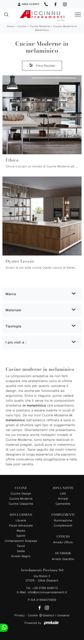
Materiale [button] (13, 310)
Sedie (21, 551)
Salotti (21, 535)
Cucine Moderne (40, 26)
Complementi (63, 525)
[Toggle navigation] (78, 15)
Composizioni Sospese (21, 540)
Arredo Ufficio (63, 542)
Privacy (19, 615)
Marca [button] (11, 294)
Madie (21, 530)
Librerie (21, 520)
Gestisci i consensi (56, 615)
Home (10, 26)
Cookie (33, 615)
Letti (63, 493)
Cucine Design (21, 493)
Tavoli (21, 546)
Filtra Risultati (45, 65)
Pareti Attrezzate (21, 525)
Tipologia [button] (13, 326)
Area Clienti (30, 4)
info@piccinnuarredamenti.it (47, 592)
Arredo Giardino (63, 559)
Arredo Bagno (21, 556)
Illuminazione (63, 520)
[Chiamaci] (46, 4)
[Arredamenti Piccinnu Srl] (42, 15)
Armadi (63, 498)
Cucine (22, 26)
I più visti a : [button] (16, 342)
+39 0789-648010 (45, 588)
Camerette (63, 503)
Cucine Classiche (21, 503)
